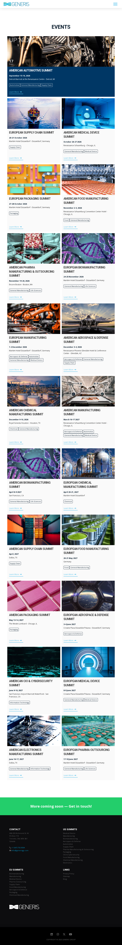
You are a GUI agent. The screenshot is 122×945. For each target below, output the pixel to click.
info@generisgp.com (19, 850)
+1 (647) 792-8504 (18, 847)
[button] (115, 4)
